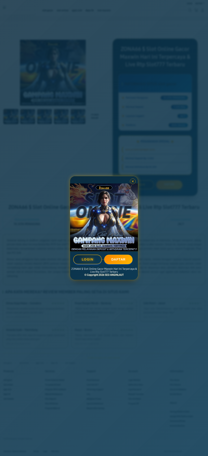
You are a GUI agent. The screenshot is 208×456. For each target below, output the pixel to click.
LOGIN (87, 259)
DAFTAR (118, 259)
